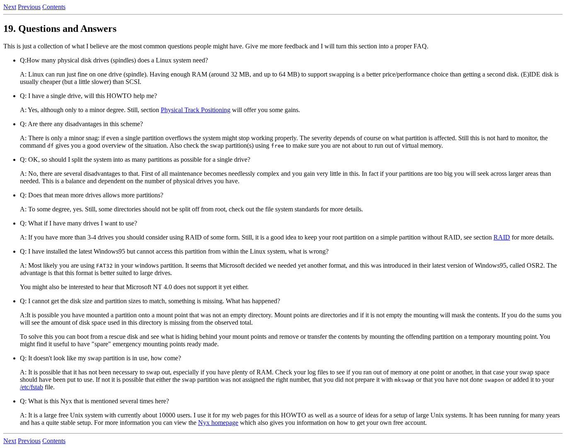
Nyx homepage (218, 422)
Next (9, 6)
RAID (501, 237)
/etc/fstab (31, 387)
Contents (53, 6)
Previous (29, 6)
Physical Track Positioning (195, 109)
